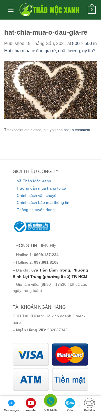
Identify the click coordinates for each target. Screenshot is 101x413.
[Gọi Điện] (50, 401)
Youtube (31, 410)
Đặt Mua (89, 410)
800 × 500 (82, 43)
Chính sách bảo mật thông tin (43, 202)
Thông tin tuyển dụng (36, 209)
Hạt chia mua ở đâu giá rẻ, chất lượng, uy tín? (49, 50)
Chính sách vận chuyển (38, 195)
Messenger (11, 410)
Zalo (70, 410)
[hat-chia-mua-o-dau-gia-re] (50, 89)
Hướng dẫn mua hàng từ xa (41, 188)
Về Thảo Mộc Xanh (34, 181)
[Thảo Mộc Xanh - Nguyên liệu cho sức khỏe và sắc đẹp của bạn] (48, 9)
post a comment (77, 130)
